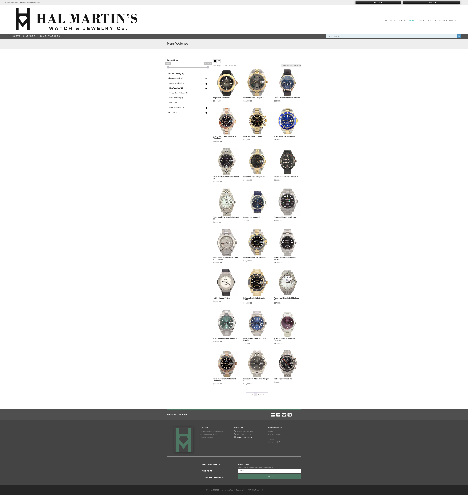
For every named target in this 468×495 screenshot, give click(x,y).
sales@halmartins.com (31, 3)
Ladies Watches (176, 83)
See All (173, 103)
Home (384, 21)
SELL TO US (207, 471)
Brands (172, 112)
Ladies (421, 21)
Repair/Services (447, 21)
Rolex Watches (398, 21)
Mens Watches (176, 88)
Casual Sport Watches (178, 93)
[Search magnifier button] (459, 36)
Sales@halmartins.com (245, 437)
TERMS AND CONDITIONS (213, 477)
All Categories (175, 78)
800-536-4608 (12, 3)
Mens (412, 21)
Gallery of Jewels (211, 464)
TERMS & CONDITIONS (177, 414)
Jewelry (431, 21)
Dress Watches (176, 98)
